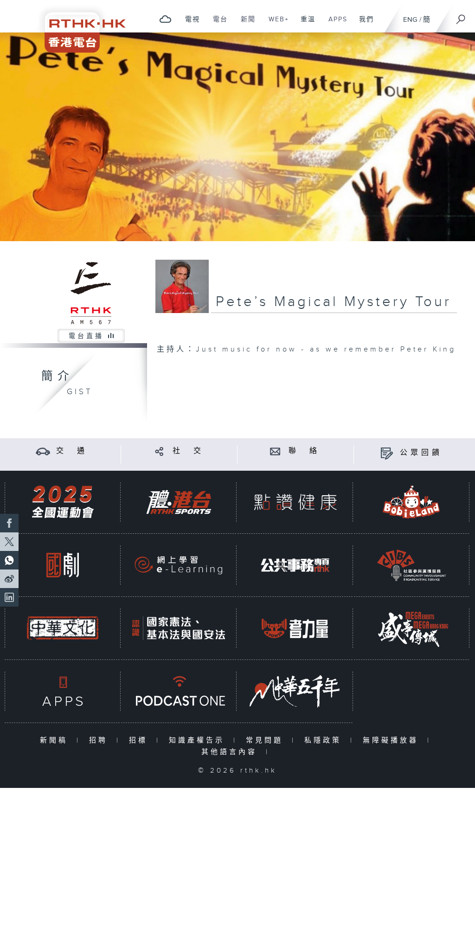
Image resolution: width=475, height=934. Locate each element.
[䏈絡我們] (275, 451)
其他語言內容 (231, 752)
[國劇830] (62, 565)
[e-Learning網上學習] (178, 565)
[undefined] (165, 19)
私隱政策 (325, 740)
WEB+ (275, 24)
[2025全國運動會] (62, 502)
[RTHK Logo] (79, 26)
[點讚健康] (295, 502)
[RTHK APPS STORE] (62, 691)
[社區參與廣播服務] (411, 565)
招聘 (100, 740)
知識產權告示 (199, 740)
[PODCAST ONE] (178, 691)
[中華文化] (62, 628)
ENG (410, 20)
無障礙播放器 (393, 740)
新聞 (245, 24)
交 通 (72, 451)
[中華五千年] (295, 691)
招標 (140, 740)
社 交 (188, 451)
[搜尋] (461, 16)
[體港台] (178, 502)
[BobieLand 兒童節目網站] (411, 502)
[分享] (159, 451)
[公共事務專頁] (295, 565)
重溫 (304, 24)
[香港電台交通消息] (43, 451)
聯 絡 (304, 451)
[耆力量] (295, 628)
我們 (363, 24)
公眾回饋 (421, 452)
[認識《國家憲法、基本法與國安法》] (178, 628)
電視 (189, 24)
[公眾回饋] (387, 453)
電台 (217, 24)
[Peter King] (237, 136)
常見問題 (266, 740)
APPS (334, 24)
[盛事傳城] (411, 628)
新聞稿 (56, 740)
